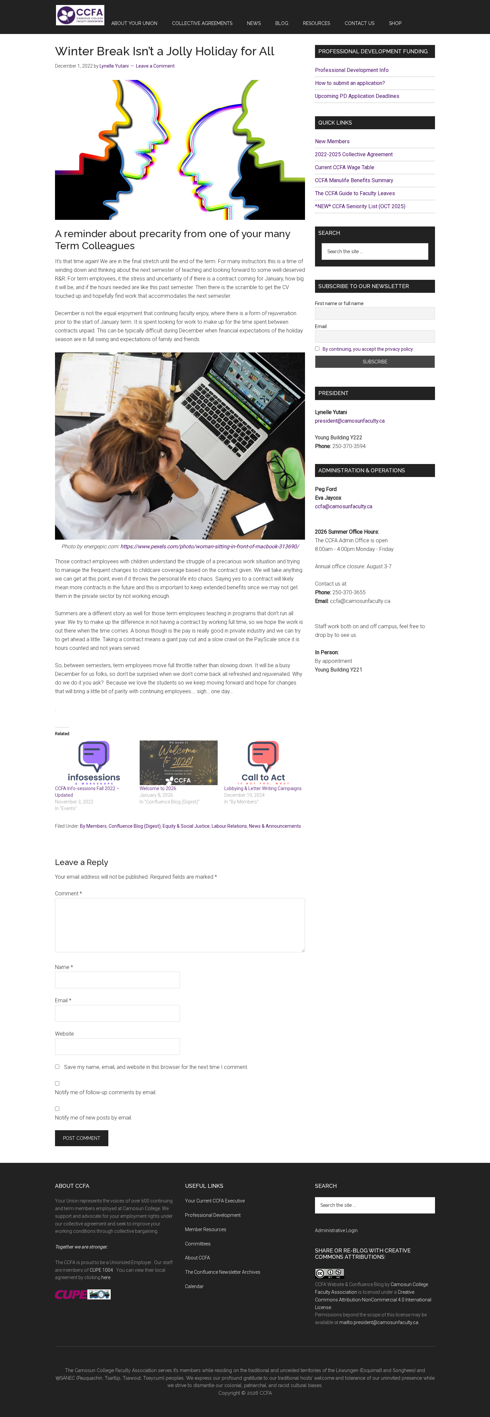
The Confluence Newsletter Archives (222, 1272)
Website (64, 1034)
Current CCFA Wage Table (344, 167)
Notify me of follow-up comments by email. (106, 1092)
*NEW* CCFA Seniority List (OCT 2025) (360, 206)
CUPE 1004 (101, 1270)
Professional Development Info (352, 70)
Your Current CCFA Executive (215, 1200)
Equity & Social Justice (186, 826)
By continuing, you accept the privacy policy (368, 349)
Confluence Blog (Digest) (135, 826)
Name (64, 967)
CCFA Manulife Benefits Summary (354, 180)
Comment (68, 893)
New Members (332, 141)
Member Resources (205, 1229)
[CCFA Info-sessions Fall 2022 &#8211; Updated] (94, 762)
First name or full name (339, 303)
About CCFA (197, 1257)
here (105, 1277)
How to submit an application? (350, 83)
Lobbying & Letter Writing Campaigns (263, 788)
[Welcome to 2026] (179, 762)
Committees (198, 1243)
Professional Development (213, 1215)
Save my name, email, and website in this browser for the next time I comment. (156, 1067)
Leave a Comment (155, 66)
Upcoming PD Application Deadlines (357, 96)
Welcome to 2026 (158, 788)
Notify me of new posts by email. (93, 1118)
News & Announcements (275, 826)
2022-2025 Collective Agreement (354, 154)
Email (63, 1000)
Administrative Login (336, 1230)
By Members (93, 826)
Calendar (194, 1286)
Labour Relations (229, 826)
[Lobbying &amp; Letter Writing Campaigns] (263, 762)
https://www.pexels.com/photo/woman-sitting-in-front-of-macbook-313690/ (209, 546)
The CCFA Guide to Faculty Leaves (355, 193)
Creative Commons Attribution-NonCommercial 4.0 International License (373, 1299)
